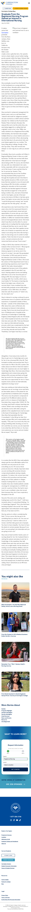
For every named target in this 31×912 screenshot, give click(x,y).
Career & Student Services (8, 868)
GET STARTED (15, 769)
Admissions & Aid (6, 839)
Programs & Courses (7, 835)
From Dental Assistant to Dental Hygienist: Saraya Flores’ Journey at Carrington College (15, 694)
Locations (4, 837)
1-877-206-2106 (15, 817)
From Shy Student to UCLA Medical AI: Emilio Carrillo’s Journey (15, 635)
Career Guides (5, 879)
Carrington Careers (6, 864)
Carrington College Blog (8, 11)
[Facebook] (14, 820)
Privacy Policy (5, 895)
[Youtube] (17, 820)
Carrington (5, 32)
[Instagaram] (11, 820)
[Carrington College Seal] (15, 808)
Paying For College (6, 881)
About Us (4, 843)
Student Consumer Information (9, 866)
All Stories (4, 578)
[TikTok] (20, 820)
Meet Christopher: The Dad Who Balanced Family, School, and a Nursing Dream (14, 605)
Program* (5, 756)
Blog (3, 884)
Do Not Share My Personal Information (11, 899)
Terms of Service (6, 897)
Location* (5, 762)
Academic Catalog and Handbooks (10, 841)
